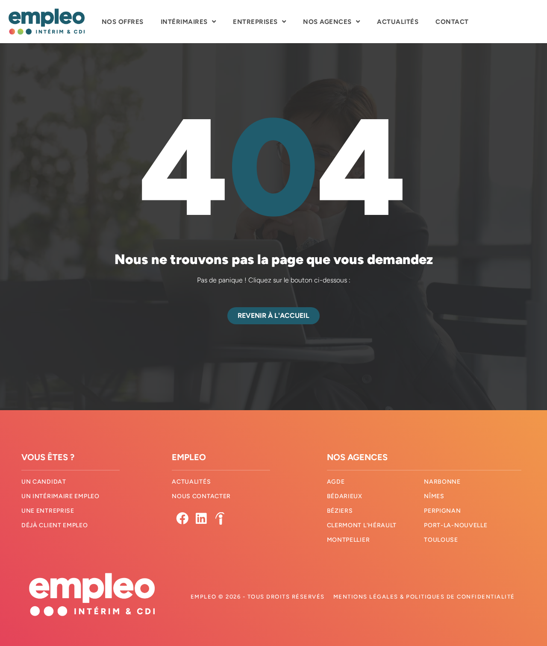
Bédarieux (344, 496)
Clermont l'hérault (362, 525)
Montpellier (348, 539)
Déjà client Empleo (54, 525)
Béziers (340, 510)
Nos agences (327, 22)
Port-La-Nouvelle (455, 525)
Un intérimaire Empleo (60, 496)
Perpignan (442, 510)
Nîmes (434, 496)
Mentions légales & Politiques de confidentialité (424, 596)
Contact (452, 22)
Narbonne (442, 481)
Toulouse (441, 539)
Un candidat (43, 481)
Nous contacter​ (201, 496)
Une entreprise (47, 510)
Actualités (397, 22)
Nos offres (123, 22)
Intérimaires (184, 22)
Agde (336, 481)
